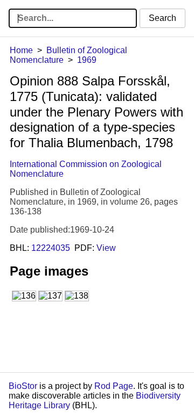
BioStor (23, 386)
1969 (86, 59)
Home (21, 50)
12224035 (50, 247)
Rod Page (113, 386)
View (106, 247)
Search (162, 18)
